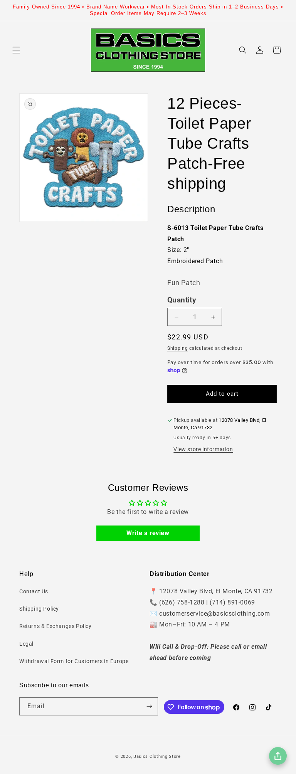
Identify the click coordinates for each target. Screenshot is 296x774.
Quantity (181, 300)
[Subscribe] (149, 706)
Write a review (147, 533)
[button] (16, 50)
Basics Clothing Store (157, 756)
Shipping (177, 348)
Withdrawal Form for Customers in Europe (73, 661)
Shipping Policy (39, 609)
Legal (26, 644)
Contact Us (33, 591)
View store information (203, 449)
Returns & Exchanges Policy (55, 626)
